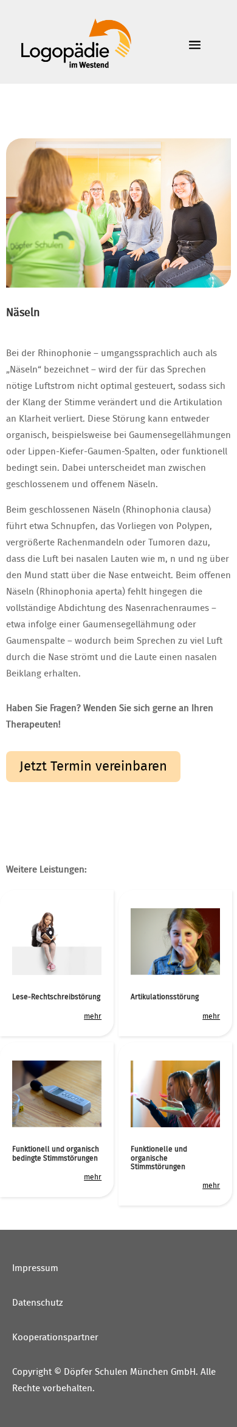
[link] (75, 43)
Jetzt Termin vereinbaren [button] (93, 766)
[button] (225, 1339)
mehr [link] (92, 1016)
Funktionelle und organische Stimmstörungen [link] (159, 1157)
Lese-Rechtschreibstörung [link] (56, 996)
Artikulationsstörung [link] (165, 996)
